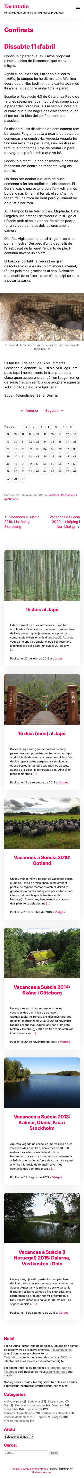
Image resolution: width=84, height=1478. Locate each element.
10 (15, 434)
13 (37, 434)
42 (30, 456)
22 (30, 441)
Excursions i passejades (30, 1405)
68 (74, 471)
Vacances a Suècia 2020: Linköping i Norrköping (65, 522)
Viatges (57, 658)
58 (74, 463)
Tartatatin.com (13, 1357)
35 (52, 449)
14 (45, 434)
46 (60, 456)
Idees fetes (11, 1409)
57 (67, 463)
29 (8, 449)
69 (8, 478)
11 (23, 434)
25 (52, 441)
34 (45, 449)
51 (22, 463)
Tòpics (41, 1417)
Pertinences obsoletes (56, 1413)
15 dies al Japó (42, 609)
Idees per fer (34, 1409)
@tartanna (53, 1367)
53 (37, 463)
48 (74, 456)
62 (30, 471)
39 (8, 456)
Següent (52, 410)
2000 (63, 1357)
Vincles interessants (16, 1420)
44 (45, 456)
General (57, 1405)
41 (22, 456)
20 (15, 441)
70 (15, 478)
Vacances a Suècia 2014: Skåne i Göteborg (42, 990)
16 (60, 434)
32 (30, 449)
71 (23, 478)
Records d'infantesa (16, 1417)
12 (30, 434)
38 (74, 449)
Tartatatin (16, 6)
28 (74, 441)
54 (45, 463)
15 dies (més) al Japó (42, 733)
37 (67, 449)
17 (67, 434)
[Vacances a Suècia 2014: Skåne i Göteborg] (42, 953)
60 (15, 471)
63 (37, 471)
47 (67, 456)
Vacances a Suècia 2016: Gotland (42, 860)
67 (67, 471)
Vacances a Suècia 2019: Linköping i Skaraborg (22, 522)
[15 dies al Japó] (42, 575)
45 (52, 456)
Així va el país (12, 1401)
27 (67, 441)
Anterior (32, 410)
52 (30, 463)
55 (52, 463)
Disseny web (56, 1401)
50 (15, 463)
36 (60, 449)
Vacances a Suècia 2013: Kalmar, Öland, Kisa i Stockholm (42, 1122)
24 (45, 441)
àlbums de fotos (56, 1371)
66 (60, 471)
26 (60, 441)
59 (8, 471)
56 (60, 463)
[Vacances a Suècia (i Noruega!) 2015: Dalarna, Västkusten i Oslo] (42, 1218)
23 (37, 441)
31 (22, 449)
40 (15, 456)
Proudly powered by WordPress (30, 1468)
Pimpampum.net (61, 1349)
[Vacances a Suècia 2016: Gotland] (42, 823)
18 (74, 434)
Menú (78, 7)
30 (15, 449)
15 (52, 434)
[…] (12, 649)
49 (8, 463)
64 (45, 471)
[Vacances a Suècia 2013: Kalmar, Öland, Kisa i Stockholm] (42, 1082)
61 (22, 471)
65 (52, 471)
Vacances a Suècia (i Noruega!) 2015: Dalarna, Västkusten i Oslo (42, 1258)
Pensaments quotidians (19, 1413)
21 (22, 441)
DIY (6, 1405)
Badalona (54, 495)
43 (37, 456)
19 (8, 441)
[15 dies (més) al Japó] (42, 699)
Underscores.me (41, 1472)
